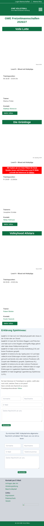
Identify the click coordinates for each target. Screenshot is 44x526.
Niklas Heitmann (9, 220)
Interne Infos (37, 1)
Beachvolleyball (11, 489)
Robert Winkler (8, 311)
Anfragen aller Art (11, 483)
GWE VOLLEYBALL (19, 8)
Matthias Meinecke (10, 109)
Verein (7, 501)
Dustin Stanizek (8, 319)
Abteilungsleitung (11, 486)
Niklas (31, 172)
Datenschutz (10, 498)
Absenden (6, 425)
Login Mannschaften (22, 1)
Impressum (9, 495)
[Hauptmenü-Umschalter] (40, 9)
